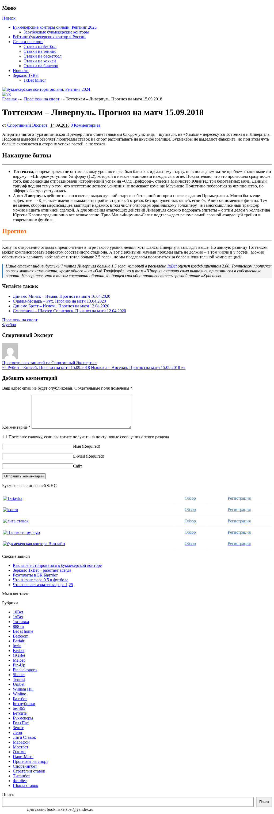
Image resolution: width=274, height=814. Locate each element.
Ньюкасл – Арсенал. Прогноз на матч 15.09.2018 (138, 367)
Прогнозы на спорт (41, 99)
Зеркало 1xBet (26, 75)
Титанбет (21, 776)
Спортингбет (25, 766)
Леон (17, 732)
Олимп (19, 751)
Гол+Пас (21, 723)
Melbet (19, 660)
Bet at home (23, 631)
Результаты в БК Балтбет (35, 575)
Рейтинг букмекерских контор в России (49, 37)
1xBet (172, 266)
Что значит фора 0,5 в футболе (40, 580)
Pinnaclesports (25, 670)
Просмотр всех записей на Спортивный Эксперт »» (49, 362)
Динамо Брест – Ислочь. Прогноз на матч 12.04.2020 (61, 306)
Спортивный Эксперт (27, 125)
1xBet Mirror (35, 80)
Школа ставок (25, 785)
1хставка (21, 621)
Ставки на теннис (40, 51)
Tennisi (19, 679)
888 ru (18, 626)
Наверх (9, 18)
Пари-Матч (23, 756)
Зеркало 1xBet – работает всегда (42, 570)
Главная (10, 99)
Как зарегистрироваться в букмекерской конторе (57, 565)
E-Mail (79, 456)
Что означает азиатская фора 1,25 (43, 584)
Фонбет (20, 780)
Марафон (21, 742)
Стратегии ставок (29, 771)
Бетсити (20, 713)
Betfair (18, 641)
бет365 (19, 708)
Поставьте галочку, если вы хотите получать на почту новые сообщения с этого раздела (89, 437)
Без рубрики (24, 703)
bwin (17, 645)
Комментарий (16, 427)
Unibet (18, 684)
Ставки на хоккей (40, 61)
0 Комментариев (86, 125)
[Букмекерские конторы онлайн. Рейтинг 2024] (46, 89)
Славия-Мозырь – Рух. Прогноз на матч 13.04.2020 (59, 301)
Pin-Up (19, 665)
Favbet (18, 650)
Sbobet (19, 674)
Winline (19, 694)
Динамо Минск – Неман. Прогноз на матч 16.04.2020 (61, 296)
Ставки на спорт (28, 41)
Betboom (20, 636)
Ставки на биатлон (41, 65)
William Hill (23, 689)
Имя (77, 446)
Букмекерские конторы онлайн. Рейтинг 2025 (55, 27)
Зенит (18, 727)
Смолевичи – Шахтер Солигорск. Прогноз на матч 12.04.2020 (69, 310)
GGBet (19, 655)
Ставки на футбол (40, 46)
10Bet (18, 612)
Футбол (9, 324)
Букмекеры (23, 718)
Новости (21, 70)
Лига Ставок (24, 737)
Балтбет (20, 698)
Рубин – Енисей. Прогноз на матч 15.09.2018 (46, 367)
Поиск (8, 794)
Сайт (77, 466)
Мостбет (20, 747)
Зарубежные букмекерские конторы (56, 32)
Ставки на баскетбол (43, 56)
